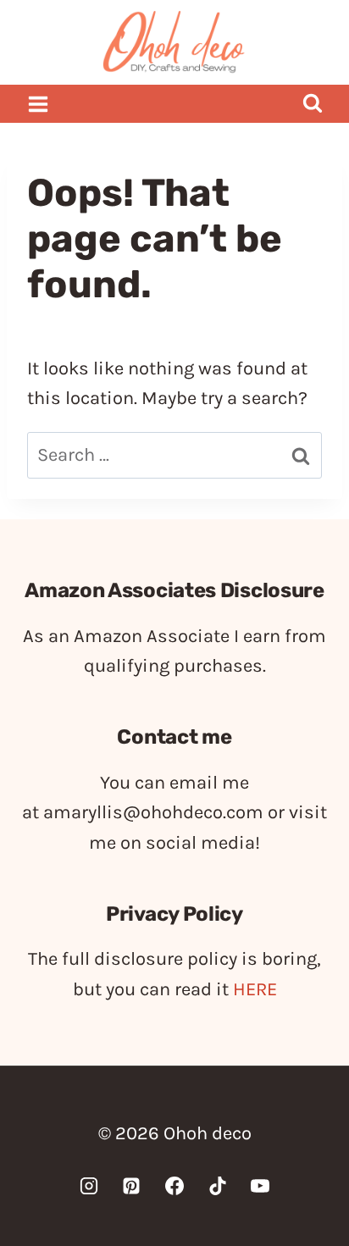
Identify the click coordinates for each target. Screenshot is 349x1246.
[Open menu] (38, 103)
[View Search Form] (312, 103)
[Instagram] (89, 1185)
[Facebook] (174, 1185)
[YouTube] (260, 1185)
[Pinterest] (131, 1185)
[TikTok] (217, 1185)
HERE (255, 989)
